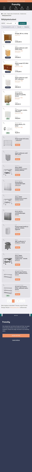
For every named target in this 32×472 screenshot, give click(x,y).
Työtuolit (19, 27)
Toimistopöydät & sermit (8, 27)
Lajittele (3, 23)
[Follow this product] (4, 32)
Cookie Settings (16, 340)
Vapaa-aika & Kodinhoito (13, 14)
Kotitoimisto (23, 14)
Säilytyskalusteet (15, 307)
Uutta (5, 14)
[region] (16, 394)
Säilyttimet (26, 27)
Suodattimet (23, 23)
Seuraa (17, 144)
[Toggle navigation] (4, 7)
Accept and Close (16, 335)
